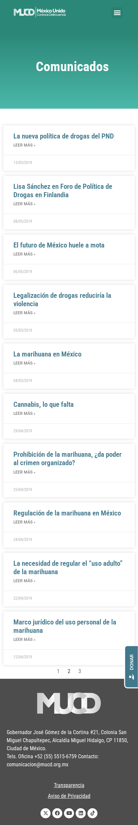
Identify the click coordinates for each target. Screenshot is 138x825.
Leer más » (24, 145)
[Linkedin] (81, 813)
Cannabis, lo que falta (43, 404)
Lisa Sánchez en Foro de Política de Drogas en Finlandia (62, 190)
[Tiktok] (92, 813)
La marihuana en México (47, 354)
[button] (117, 12)
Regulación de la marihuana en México (67, 513)
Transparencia (69, 785)
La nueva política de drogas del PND (63, 136)
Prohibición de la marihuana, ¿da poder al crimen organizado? (67, 458)
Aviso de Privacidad (69, 796)
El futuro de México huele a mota (59, 245)
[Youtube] (69, 813)
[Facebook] (57, 813)
